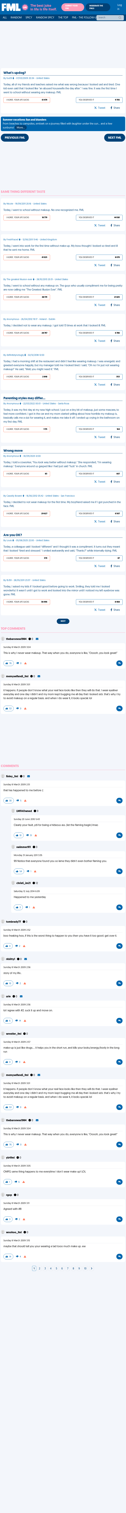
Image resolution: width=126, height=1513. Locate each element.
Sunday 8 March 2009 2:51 (16, 784)
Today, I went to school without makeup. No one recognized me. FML (43, 210)
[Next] (91, 1269)
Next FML (114, 138)
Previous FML (15, 138)
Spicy (29, 17)
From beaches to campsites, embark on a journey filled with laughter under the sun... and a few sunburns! (57, 124)
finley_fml (12, 776)
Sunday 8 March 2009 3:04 (17, 647)
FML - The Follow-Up (85, 17)
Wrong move (13, 451)
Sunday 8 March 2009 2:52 (16, 930)
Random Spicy (45, 17)
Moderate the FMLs (96, 7)
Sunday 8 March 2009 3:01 (16, 684)
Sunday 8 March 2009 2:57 (16, 1042)
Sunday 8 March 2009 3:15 (16, 1240)
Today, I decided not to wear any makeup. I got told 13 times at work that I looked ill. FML (54, 325)
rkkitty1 (11, 959)
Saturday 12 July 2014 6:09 (27, 891)
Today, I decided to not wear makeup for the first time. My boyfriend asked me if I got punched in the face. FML (62, 504)
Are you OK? (12, 535)
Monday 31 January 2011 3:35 (28, 855)
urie (8, 996)
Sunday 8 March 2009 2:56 (17, 967)
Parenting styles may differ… (24, 398)
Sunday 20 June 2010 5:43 (27, 819)
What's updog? (14, 73)
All (5, 17)
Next (63, 621)
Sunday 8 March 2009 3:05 (17, 1166)
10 (85, 1268)
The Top (63, 17)
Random (16, 17)
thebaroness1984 (16, 639)
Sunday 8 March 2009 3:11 (16, 1203)
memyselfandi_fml (17, 676)
